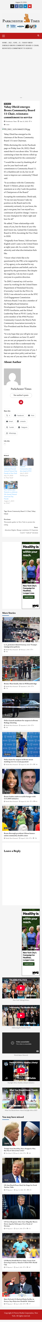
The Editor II (9, 1153)
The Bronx (7, 103)
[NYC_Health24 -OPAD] (31, 575)
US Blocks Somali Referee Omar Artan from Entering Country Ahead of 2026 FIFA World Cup (20, 1263)
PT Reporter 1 (9, 1190)
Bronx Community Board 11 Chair (19, 511)
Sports (6, 1255)
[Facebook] (17, 6)
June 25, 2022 (24, 121)
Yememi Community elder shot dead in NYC (26, 469)
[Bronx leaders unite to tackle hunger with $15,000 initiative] (21, 781)
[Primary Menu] (4, 35)
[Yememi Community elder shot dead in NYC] (27, 462)
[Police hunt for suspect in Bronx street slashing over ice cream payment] (21, 744)
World (6, 1180)
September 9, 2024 (25, 686)
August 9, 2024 (24, 838)
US (5, 1216)
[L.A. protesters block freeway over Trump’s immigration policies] (21, 629)
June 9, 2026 (19, 1228)
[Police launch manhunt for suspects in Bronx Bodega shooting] (21, 705)
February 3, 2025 (25, 649)
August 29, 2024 (24, 764)
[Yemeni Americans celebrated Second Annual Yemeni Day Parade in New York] (11, 462)
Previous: (19, 522)
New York (7, 639)
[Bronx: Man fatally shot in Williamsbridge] (21, 668)
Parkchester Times (11, 121)
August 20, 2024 (24, 801)
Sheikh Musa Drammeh (12, 649)
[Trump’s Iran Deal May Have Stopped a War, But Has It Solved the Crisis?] (21, 1133)
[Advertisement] (21, 73)
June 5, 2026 (19, 1304)
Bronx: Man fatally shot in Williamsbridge (20, 684)
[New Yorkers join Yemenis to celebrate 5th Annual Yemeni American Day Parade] (11, 485)
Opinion (7, 1143)
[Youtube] (30, 6)
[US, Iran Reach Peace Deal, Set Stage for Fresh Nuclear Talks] (21, 1170)
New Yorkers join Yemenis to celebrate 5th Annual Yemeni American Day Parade (10, 494)
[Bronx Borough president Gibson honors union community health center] (21, 818)
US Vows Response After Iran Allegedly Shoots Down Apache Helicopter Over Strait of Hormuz (20, 1224)
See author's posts (21, 395)
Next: (21, 530)
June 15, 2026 (19, 1153)
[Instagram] (21, 6)
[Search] (38, 36)
